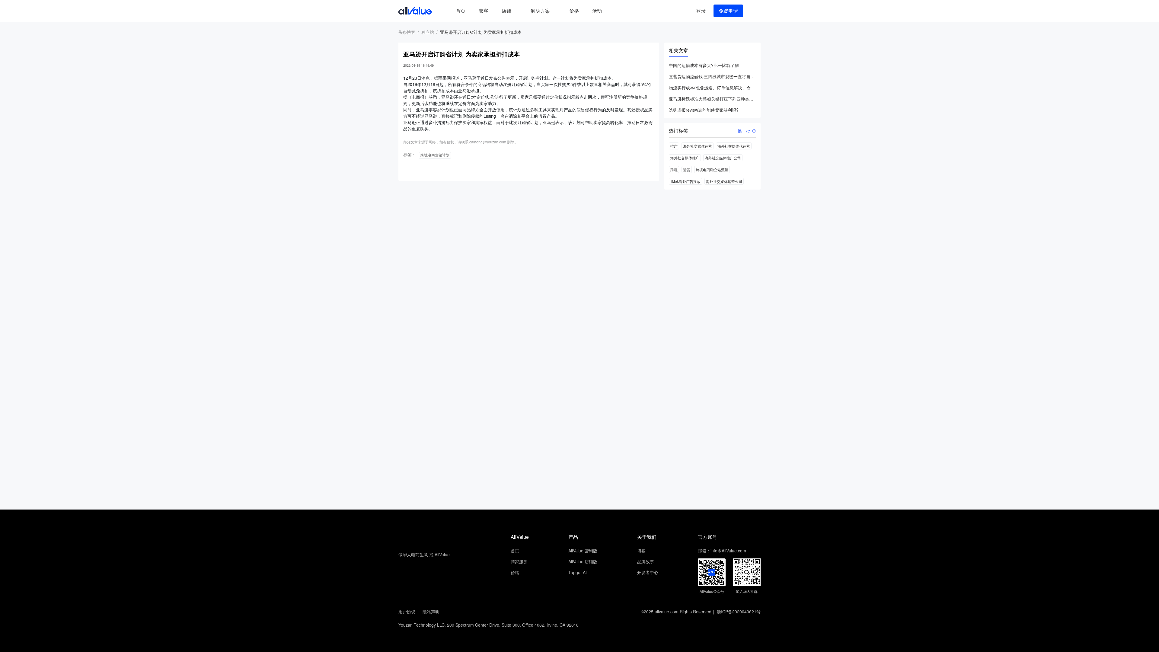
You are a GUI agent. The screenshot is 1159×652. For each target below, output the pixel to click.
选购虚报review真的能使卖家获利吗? (704, 110)
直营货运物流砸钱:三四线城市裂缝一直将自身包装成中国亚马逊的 (712, 76)
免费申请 (728, 10)
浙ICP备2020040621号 (739, 612)
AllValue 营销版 (582, 551)
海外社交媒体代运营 (733, 146)
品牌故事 (645, 561)
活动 (597, 10)
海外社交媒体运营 (697, 146)
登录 (701, 10)
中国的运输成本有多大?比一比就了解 (704, 65)
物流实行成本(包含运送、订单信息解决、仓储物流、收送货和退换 (712, 88)
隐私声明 (431, 612)
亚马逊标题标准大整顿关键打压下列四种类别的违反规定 (712, 99)
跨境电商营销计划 (434, 155)
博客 (641, 551)
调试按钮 (613, 11)
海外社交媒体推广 (684, 157)
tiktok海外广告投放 (685, 181)
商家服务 (519, 561)
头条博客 (406, 32)
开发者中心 (647, 572)
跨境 (674, 169)
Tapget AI (577, 572)
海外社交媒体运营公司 (724, 181)
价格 (574, 10)
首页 (460, 10)
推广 (674, 146)
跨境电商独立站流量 (712, 169)
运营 (686, 169)
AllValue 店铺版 (582, 561)
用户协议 (406, 612)
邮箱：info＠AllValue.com (722, 551)
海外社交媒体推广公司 (723, 157)
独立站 (427, 32)
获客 (483, 10)
